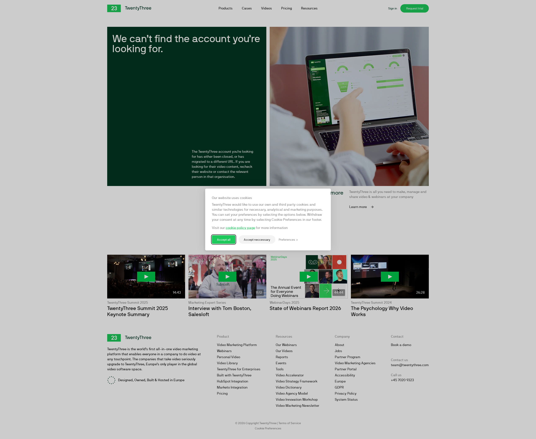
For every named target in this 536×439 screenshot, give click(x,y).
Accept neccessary (257, 239)
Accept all (223, 239)
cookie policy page (240, 228)
